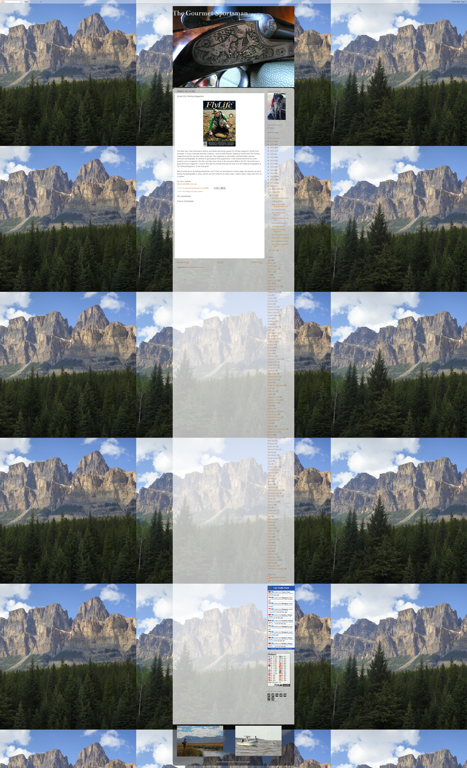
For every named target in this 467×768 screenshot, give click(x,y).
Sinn (269, 508)
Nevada (271, 452)
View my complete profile (277, 581)
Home (220, 262)
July (274, 195)
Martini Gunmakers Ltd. (277, 429)
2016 (272, 167)
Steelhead (271, 519)
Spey (269, 516)
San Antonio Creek (279, 210)
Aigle (269, 260)
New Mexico (272, 455)
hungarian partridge (275, 385)
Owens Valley (273, 467)
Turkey (270, 548)
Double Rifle (272, 315)
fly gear (270, 345)
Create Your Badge (273, 132)
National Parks (273, 449)
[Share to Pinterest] (224, 188)
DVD (269, 330)
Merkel (270, 435)
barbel (270, 278)
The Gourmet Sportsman (210, 13)
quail (269, 481)
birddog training (274, 286)
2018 (272, 160)
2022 (272, 148)
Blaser (270, 289)
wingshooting (273, 560)
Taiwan (270, 528)
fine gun (271, 336)
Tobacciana (272, 531)
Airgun (270, 263)
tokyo (270, 534)
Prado (270, 476)
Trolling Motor (277, 201)
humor (270, 382)
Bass (269, 283)
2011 (272, 183)
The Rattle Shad (278, 226)
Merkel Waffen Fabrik (280, 241)
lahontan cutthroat (275, 411)
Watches (271, 554)
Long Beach (272, 420)
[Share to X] (220, 188)
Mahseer (271, 426)
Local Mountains (274, 417)
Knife (269, 406)
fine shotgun (272, 339)
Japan (270, 394)
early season (272, 333)
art (269, 275)
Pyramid (271, 478)
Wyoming (271, 563)
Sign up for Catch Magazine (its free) (280, 205)
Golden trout (272, 362)
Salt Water (271, 487)
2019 (272, 157)
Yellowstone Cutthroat (276, 569)
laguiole (271, 409)
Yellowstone (272, 566)
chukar (270, 298)
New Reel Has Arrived (280, 198)
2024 (272, 141)
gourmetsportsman (278, 577)
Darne (270, 304)
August (275, 192)
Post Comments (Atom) (197, 267)
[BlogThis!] (217, 188)
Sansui (270, 499)
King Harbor (272, 403)
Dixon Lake (272, 312)
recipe (270, 484)
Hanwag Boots (273, 377)
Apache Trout (273, 269)
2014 (272, 173)
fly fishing (186, 191)
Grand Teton (272, 365)
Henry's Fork (272, 379)
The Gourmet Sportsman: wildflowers (280, 605)
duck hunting (272, 327)
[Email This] (215, 188)
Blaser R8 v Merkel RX (280, 238)
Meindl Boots (273, 432)
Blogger (247, 762)
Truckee (271, 545)
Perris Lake (272, 470)
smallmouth (272, 510)
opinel (270, 461)
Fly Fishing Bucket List (280, 235)
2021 (272, 151)
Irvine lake (271, 391)
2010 (272, 186)
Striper (270, 522)
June (274, 250)
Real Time (280, 648)
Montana (271, 444)
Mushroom (272, 446)
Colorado (271, 301)
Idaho (270, 388)
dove (269, 318)
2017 (272, 164)
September (276, 189)
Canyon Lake (273, 292)
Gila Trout (271, 356)
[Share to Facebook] (222, 188)
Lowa (270, 423)
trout (269, 542)
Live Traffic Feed (281, 588)
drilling (270, 324)
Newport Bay (272, 458)
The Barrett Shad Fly (280, 223)
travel (200, 191)
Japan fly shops (274, 397)
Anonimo (271, 266)
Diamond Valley (273, 310)
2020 (272, 154)
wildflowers (272, 557)
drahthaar (271, 321)
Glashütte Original (274, 359)
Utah (269, 551)
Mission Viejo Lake (275, 438)
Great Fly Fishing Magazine (278, 230)
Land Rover (272, 414)
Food (270, 350)
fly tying (194, 191)
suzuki (270, 525)
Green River (272, 368)
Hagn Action (272, 374)
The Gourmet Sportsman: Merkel (283, 593)
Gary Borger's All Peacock (278, 214)
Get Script (274, 648)
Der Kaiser (271, 128)
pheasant (271, 473)
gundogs (271, 371)
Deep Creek (272, 307)
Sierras (270, 505)
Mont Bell (271, 441)
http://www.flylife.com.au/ (187, 184)
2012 (272, 180)
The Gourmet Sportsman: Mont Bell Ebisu (281, 633)
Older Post (256, 262)
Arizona (270, 272)
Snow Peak (272, 513)
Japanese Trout (274, 400)
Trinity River (272, 540)
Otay (269, 464)
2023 (272, 144)
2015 (272, 170)
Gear (269, 353)
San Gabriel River (274, 496)
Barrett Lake (272, 280)
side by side (272, 502)
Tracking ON (288, 648)
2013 (272, 176)
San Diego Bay (273, 493)
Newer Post (183, 262)
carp (269, 295)
